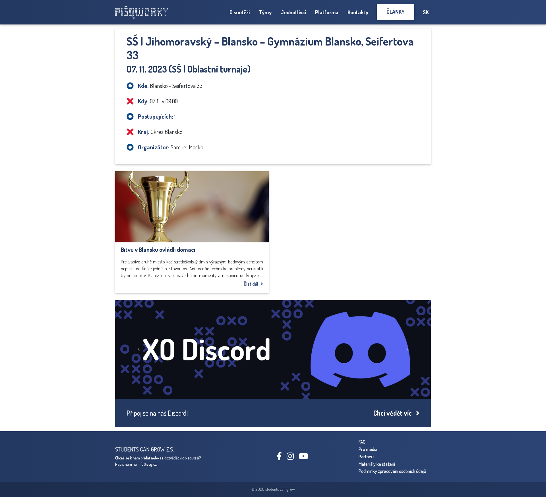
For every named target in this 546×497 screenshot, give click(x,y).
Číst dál (252, 284)
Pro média (367, 449)
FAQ (361, 441)
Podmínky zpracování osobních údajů (392, 471)
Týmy (265, 12)
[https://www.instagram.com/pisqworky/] (292, 457)
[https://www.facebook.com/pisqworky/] (281, 457)
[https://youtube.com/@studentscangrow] (305, 457)
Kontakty (358, 12)
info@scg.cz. (148, 464)
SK (426, 12)
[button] (139, 349)
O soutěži (239, 12)
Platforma (326, 12)
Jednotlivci (293, 12)
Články (395, 11)
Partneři (366, 456)
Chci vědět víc (394, 413)
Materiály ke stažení (376, 464)
